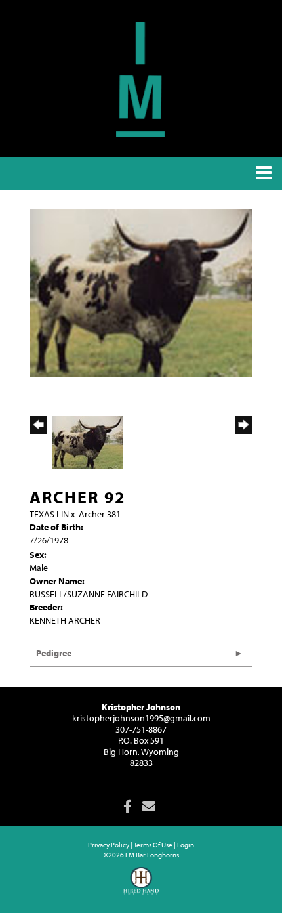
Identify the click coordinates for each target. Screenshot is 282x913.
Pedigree (53, 653)
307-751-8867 (141, 729)
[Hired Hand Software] (141, 886)
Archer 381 (100, 514)
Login (185, 844)
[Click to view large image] (141, 292)
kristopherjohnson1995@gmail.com (141, 718)
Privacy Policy (108, 844)
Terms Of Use (153, 844)
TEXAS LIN (49, 514)
